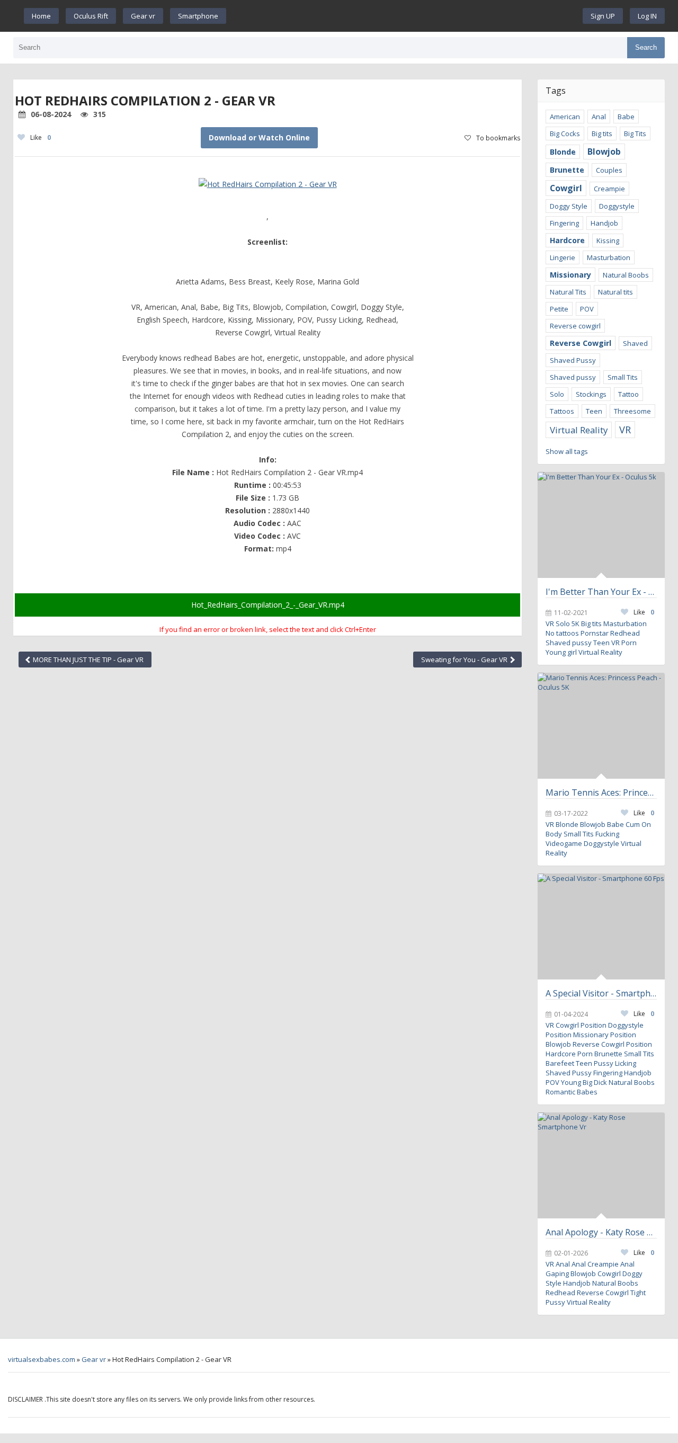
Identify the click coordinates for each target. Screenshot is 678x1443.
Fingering (564, 223)
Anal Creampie (595, 1264)
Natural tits (615, 292)
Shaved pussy (573, 377)
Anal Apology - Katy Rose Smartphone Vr (601, 1232)
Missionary (570, 275)
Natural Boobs (626, 275)
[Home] (405, 16)
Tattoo (628, 394)
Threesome (632, 411)
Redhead (625, 633)
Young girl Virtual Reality (584, 652)
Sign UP (603, 16)
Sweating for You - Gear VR (465, 659)
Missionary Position (604, 1034)
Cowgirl (566, 188)
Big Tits (635, 133)
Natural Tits (568, 292)
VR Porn (624, 642)
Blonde (563, 152)
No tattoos (562, 633)
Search (646, 47)
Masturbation (608, 257)
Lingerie (562, 257)
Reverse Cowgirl (580, 343)
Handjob (604, 223)
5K (575, 623)
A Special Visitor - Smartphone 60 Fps (601, 993)
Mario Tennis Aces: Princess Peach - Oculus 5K (601, 792)
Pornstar (595, 633)
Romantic (560, 1092)
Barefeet (560, 1063)
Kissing (607, 240)
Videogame (564, 843)
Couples (609, 170)
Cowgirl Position (581, 1025)
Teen (594, 411)
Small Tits (623, 377)
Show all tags (567, 451)
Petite (559, 309)
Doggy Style (568, 206)
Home (41, 16)
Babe (626, 116)
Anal (599, 116)
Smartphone (198, 16)
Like (40, 137)
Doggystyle (617, 206)
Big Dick (595, 1082)
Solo (557, 394)
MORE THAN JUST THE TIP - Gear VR (87, 659)
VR (625, 429)
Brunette (567, 170)
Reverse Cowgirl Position (612, 1044)
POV (587, 309)
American (565, 116)
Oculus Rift (91, 16)
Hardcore (567, 240)
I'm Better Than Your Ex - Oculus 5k (601, 592)
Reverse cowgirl (575, 326)
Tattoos (562, 411)
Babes (587, 1092)
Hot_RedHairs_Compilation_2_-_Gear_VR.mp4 (267, 605)
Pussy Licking (615, 1063)
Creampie (609, 188)
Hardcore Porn (569, 1053)
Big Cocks (565, 133)
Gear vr (143, 16)
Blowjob (604, 151)
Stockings (591, 394)
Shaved (635, 343)
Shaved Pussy (573, 360)
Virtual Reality (579, 430)
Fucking (607, 834)
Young (571, 1082)
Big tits (602, 133)
